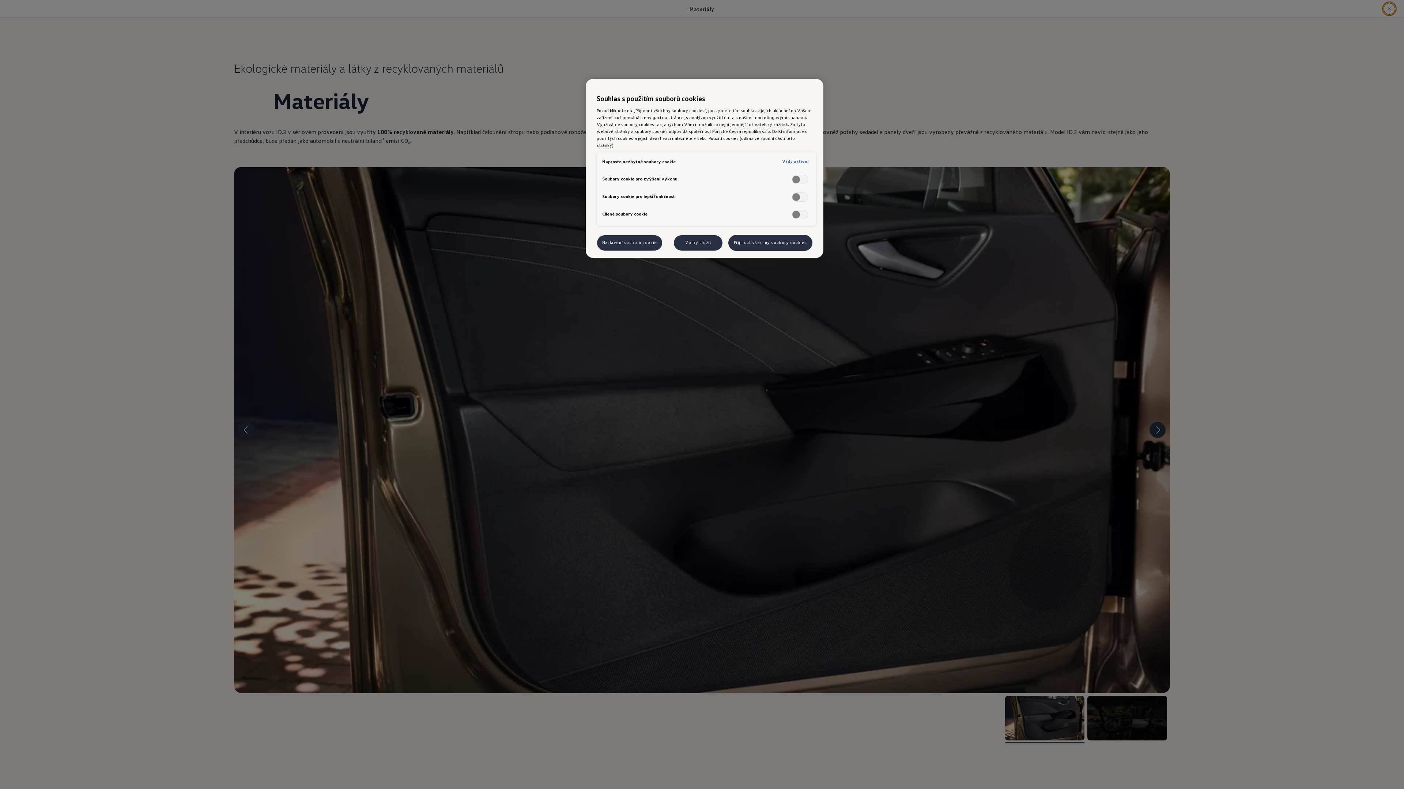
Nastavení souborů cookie (629, 242)
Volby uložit (698, 242)
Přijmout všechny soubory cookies (770, 242)
